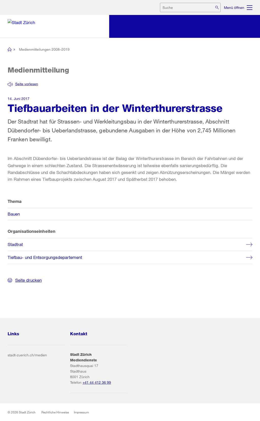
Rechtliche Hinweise (55, 412)
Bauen (14, 214)
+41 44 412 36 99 (97, 382)
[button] (23, 84)
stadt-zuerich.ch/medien (27, 355)
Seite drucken (28, 280)
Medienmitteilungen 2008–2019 (44, 49)
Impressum (81, 412)
